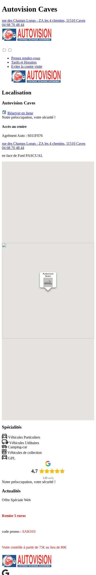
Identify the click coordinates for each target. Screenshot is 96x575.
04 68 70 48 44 (13, 25)
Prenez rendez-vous (25, 58)
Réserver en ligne (20, 113)
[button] (6, 46)
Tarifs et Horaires (24, 62)
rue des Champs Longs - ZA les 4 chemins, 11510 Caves (43, 21)
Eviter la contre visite (26, 66)
